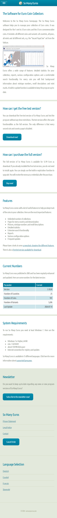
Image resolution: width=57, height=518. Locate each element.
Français (6, 483)
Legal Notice (7, 427)
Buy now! (9, 183)
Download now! (12, 137)
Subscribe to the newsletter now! (18, 396)
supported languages (24, 360)
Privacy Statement (9, 421)
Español (6, 477)
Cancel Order (11, 441)
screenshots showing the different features (38, 245)
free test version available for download (27, 249)
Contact (5, 433)
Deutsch (6, 471)
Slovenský (6, 489)
